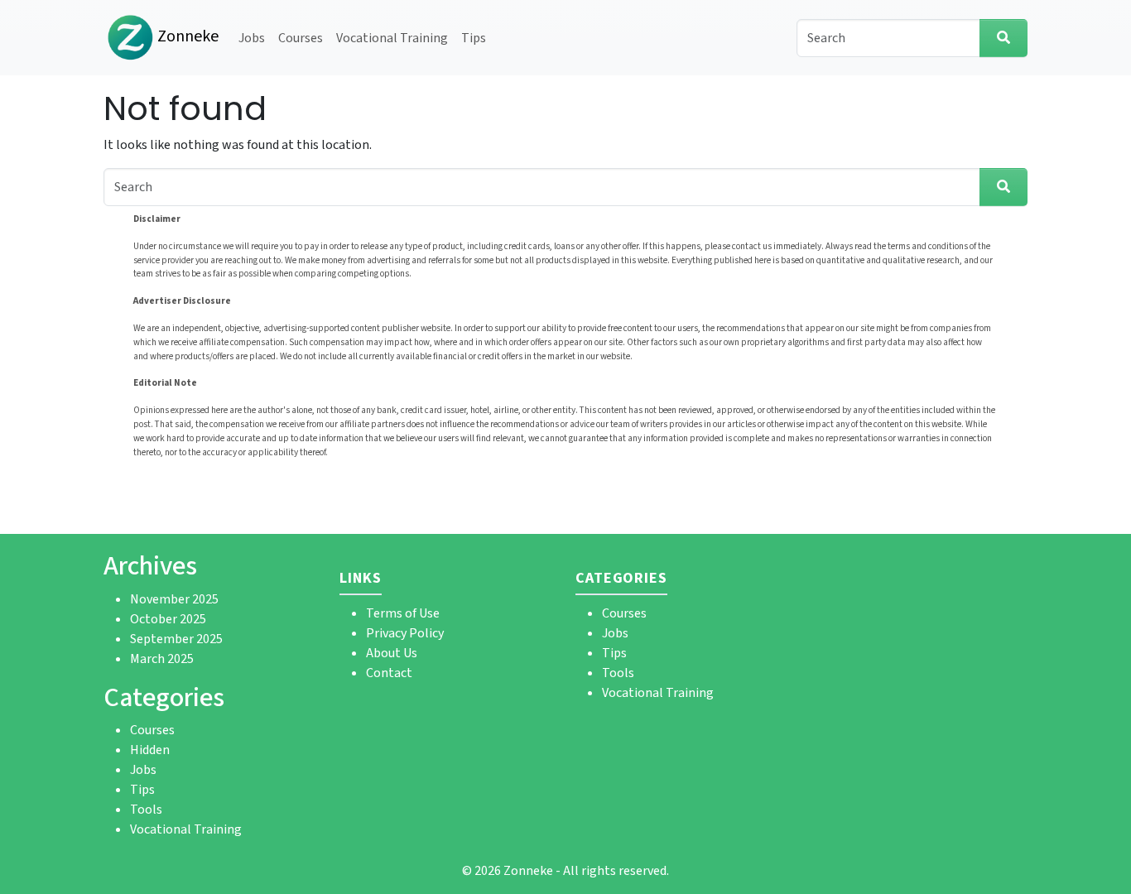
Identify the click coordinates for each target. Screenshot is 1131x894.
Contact (389, 673)
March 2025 (162, 659)
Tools (146, 809)
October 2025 (168, 619)
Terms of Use (403, 613)
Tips (473, 38)
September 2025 (176, 639)
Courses (300, 38)
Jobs (251, 38)
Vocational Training (392, 38)
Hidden (150, 750)
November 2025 (174, 599)
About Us (391, 653)
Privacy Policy (405, 633)
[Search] (1003, 38)
